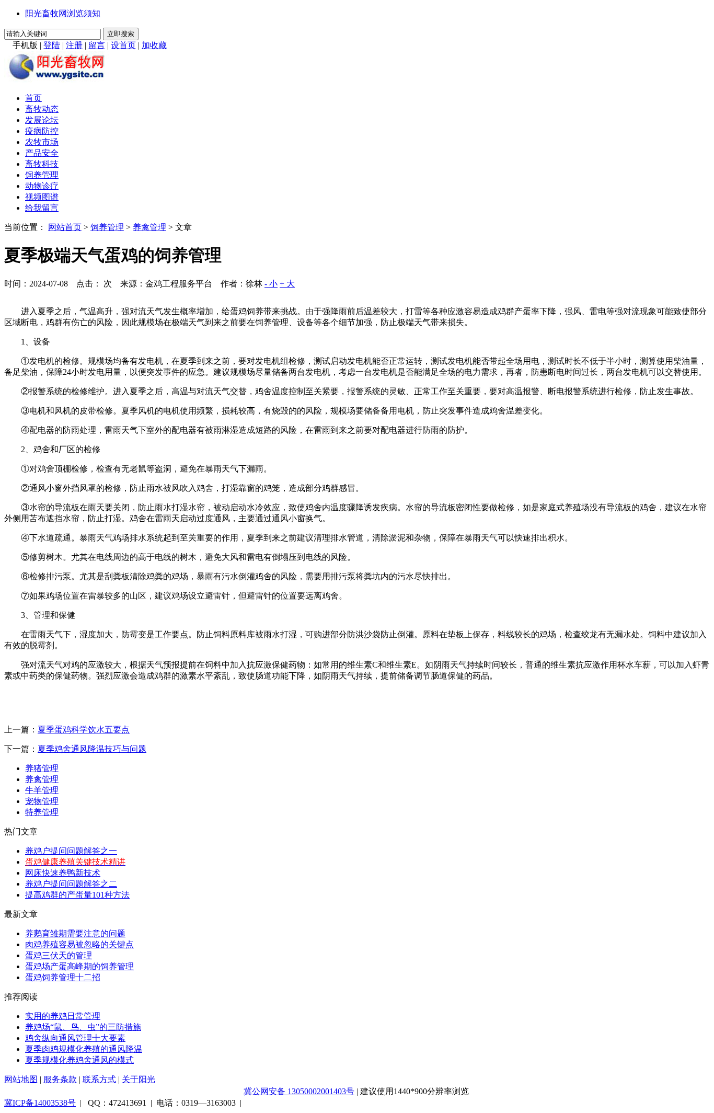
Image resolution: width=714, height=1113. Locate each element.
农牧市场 (42, 141)
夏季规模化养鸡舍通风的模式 (79, 1059)
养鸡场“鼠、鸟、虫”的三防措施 (83, 1027)
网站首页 (65, 227)
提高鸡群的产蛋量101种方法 (77, 894)
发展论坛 (42, 120)
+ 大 (287, 283)
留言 (96, 45)
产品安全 (42, 152)
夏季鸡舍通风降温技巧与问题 (92, 748)
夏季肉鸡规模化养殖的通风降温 (83, 1049)
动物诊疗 (42, 185)
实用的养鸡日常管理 (62, 1016)
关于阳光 (138, 1079)
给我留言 (42, 207)
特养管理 (42, 812)
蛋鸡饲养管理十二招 (62, 977)
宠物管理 (42, 801)
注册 (74, 45)
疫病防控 (42, 131)
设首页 (123, 45)
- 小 (271, 283)
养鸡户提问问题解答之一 (71, 850)
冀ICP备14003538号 (40, 1102)
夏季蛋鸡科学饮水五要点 (84, 729)
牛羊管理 (42, 790)
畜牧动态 (42, 109)
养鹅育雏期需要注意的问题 (75, 933)
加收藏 (154, 45)
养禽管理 (149, 227)
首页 (33, 98)
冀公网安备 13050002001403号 (299, 1091)
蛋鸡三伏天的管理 (58, 955)
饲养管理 (42, 174)
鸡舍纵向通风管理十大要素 (75, 1038)
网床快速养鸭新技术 (62, 872)
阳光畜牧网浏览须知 (62, 13)
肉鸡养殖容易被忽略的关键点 (79, 944)
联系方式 (99, 1079)
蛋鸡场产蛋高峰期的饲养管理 (79, 966)
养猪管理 (42, 768)
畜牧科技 (42, 163)
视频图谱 (42, 196)
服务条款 (60, 1079)
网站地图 (21, 1079)
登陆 (51, 45)
